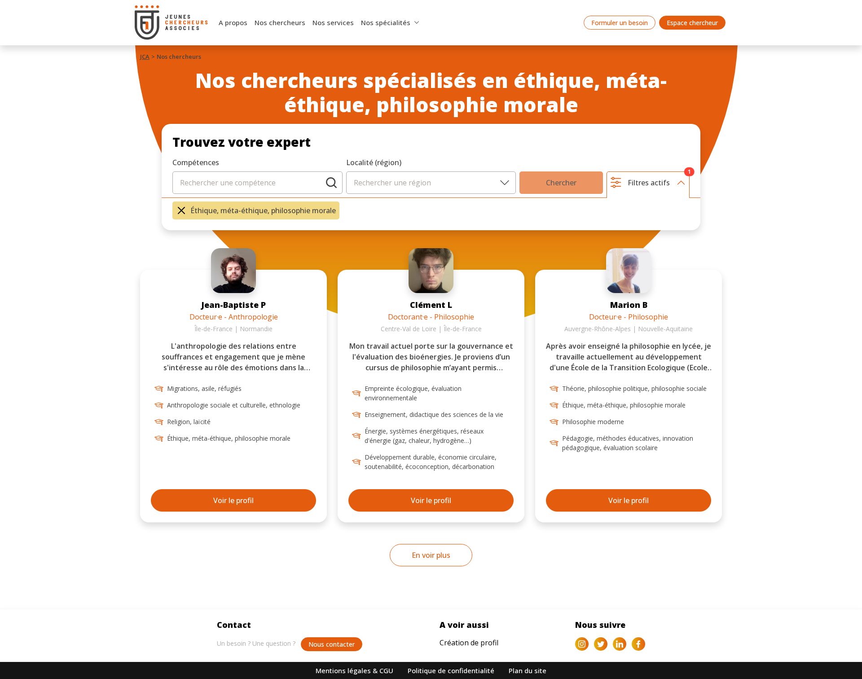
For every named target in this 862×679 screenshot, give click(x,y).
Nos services (333, 22)
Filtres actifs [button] (659, 179)
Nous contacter (331, 644)
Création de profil (469, 643)
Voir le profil (233, 500)
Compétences (195, 162)
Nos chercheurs (280, 22)
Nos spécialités (385, 22)
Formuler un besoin (619, 22)
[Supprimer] (181, 210)
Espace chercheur (692, 22)
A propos (233, 22)
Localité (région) (373, 162)
